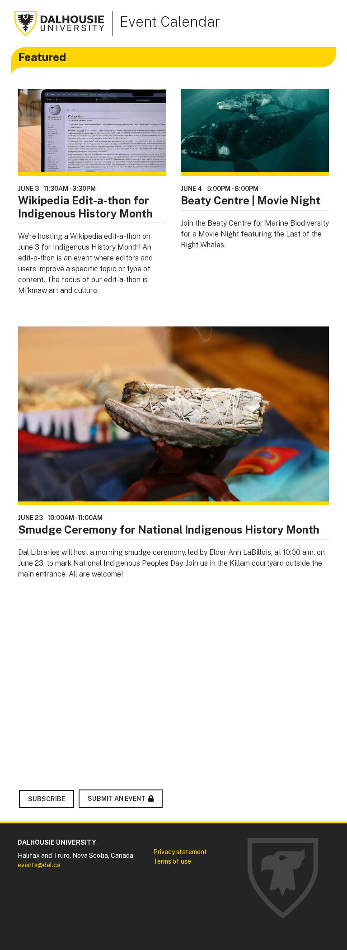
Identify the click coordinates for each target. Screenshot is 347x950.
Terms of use (172, 861)
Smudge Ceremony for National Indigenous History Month (168, 529)
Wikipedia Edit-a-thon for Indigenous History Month (85, 207)
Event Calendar (170, 21)
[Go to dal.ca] (59, 23)
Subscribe (46, 799)
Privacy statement (180, 851)
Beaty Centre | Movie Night (250, 200)
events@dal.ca (39, 865)
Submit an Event (116, 798)
